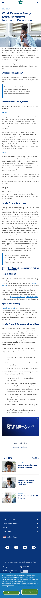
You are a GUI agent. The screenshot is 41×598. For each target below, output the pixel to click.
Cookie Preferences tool (8, 585)
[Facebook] (16, 548)
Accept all (11, 593)
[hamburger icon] (3, 2)
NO (24, 446)
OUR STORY (7, 532)
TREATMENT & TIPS (10, 523)
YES (16, 446)
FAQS (5, 527)
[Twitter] (7, 548)
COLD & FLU (6, 9)
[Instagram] (33, 548)
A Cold (4, 113)
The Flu (4, 152)
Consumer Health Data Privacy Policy (21, 583)
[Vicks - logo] (20, 2)
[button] (20, 426)
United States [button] (12, 537)
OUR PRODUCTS (9, 519)
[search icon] (38, 2)
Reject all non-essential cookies (29, 592)
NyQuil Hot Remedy (9, 308)
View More (35, 458)
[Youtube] (24, 548)
